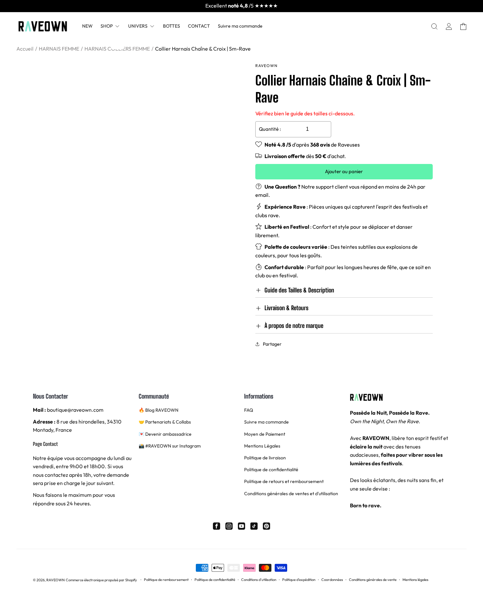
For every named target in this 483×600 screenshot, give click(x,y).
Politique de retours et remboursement (284, 481)
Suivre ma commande (266, 422)
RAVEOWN (55, 580)
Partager (272, 344)
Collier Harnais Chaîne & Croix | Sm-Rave (203, 48)
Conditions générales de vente (373, 579)
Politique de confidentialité (271, 470)
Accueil (25, 48)
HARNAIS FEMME (59, 48)
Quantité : (270, 129)
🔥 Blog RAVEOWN (158, 410)
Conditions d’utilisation (258, 579)
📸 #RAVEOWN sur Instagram (170, 446)
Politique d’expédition (298, 579)
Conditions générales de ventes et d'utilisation (291, 493)
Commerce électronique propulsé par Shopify (101, 580)
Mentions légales (415, 579)
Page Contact (45, 444)
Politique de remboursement (166, 579)
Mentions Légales (262, 446)
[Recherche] (434, 26)
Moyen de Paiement (264, 434)
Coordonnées (332, 579)
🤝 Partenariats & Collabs (165, 422)
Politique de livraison (265, 458)
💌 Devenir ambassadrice (165, 434)
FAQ (248, 410)
